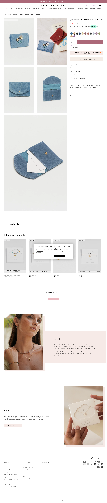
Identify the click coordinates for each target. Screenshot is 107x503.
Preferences (47, 255)
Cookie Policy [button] (40, 251)
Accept (59, 255)
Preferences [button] (38, 252)
